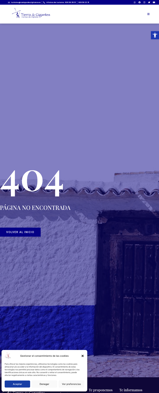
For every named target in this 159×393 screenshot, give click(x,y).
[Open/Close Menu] (148, 14)
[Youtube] (154, 2)
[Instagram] (144, 2)
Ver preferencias (71, 384)
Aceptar (17, 384)
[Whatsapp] (135, 2)
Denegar (44, 384)
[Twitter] (149, 2)
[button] (155, 35)
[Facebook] (139, 2)
